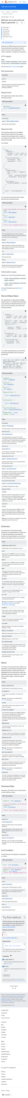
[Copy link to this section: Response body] (13, 129)
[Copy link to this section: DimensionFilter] (15, 786)
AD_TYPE (4, 700)
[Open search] (20, 2)
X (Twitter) (4, 1034)
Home (2, 12)
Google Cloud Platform (6, 1079)
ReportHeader (12, 212)
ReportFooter (12, 222)
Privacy (7, 1090)
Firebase (3, 1049)
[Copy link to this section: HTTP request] (12, 56)
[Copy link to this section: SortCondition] (14, 850)
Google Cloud (4, 1056)
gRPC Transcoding (14, 66)
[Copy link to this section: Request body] (12, 93)
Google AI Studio (5, 1051)
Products (8, 12)
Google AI (3, 1081)
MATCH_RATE (13, 603)
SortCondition (14, 403)
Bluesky (3, 1027)
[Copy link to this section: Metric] (8, 663)
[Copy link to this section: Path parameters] (15, 71)
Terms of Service (5, 1018)
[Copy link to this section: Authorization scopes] (18, 272)
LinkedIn (3, 1032)
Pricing (3, 1015)
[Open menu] (2, 2)
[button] (14, 42)
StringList (12, 807)
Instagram (3, 1029)
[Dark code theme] (25, 105)
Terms (2, 1090)
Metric (9, 389)
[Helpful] (11, 17)
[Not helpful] (13, 17)
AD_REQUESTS (5, 603)
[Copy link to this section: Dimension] (11, 527)
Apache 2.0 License (5, 999)
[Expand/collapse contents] (10, 27)
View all (3, 1061)
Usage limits (4, 1013)
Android (3, 1044)
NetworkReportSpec (14, 108)
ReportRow (11, 217)
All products (4, 1084)
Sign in (24, 2)
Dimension (10, 384)
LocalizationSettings (15, 409)
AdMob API (12, 2)
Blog (2, 1024)
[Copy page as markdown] (22, 22)
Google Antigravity (5, 1054)
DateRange (11, 379)
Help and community (8, 7)
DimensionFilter (15, 395)
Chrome (3, 1046)
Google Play (4, 1059)
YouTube (3, 1037)
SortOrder (15, 865)
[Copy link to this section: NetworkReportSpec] (20, 296)
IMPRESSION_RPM (6, 605)
